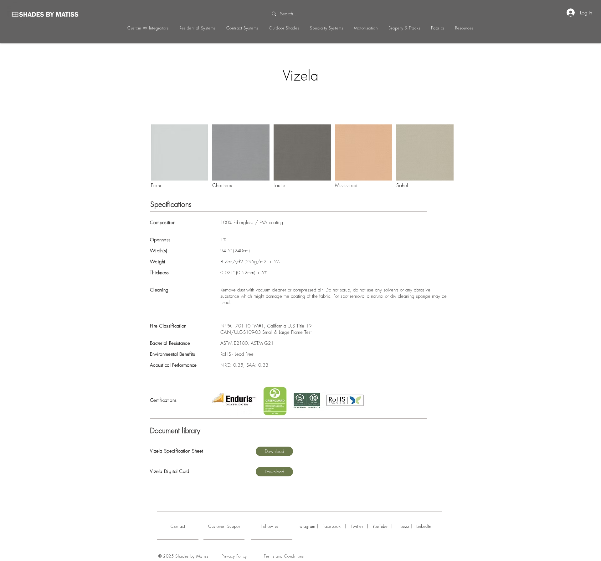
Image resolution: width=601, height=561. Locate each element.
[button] (148, 28)
